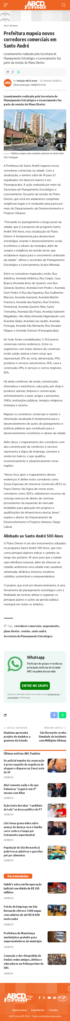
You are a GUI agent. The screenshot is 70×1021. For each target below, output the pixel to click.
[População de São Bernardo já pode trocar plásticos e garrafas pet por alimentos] (57, 853)
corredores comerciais (27, 626)
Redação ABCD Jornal (27, 80)
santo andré (39, 631)
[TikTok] (64, 997)
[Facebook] (39, 997)
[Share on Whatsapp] (18, 72)
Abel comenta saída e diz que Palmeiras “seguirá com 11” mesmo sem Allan (21, 788)
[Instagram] (59, 997)
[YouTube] (49, 997)
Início (6, 25)
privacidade (12, 697)
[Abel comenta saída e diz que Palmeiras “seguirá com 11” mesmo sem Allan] (57, 790)
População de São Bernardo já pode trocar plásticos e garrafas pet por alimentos (23, 851)
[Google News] (54, 997)
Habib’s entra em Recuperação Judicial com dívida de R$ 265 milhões (23, 888)
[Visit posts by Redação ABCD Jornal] (8, 83)
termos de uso (53, 694)
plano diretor (12, 631)
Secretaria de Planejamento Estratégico (28, 636)
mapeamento (51, 626)
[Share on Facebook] (12, 72)
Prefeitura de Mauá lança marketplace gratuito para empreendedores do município (23, 937)
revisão (25, 631)
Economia (14, 25)
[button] (7, 5)
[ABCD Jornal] (35, 5)
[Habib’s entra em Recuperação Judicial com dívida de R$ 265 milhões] (57, 888)
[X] (44, 997)
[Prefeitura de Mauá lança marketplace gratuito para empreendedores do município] (57, 936)
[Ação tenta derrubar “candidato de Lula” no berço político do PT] (57, 811)
